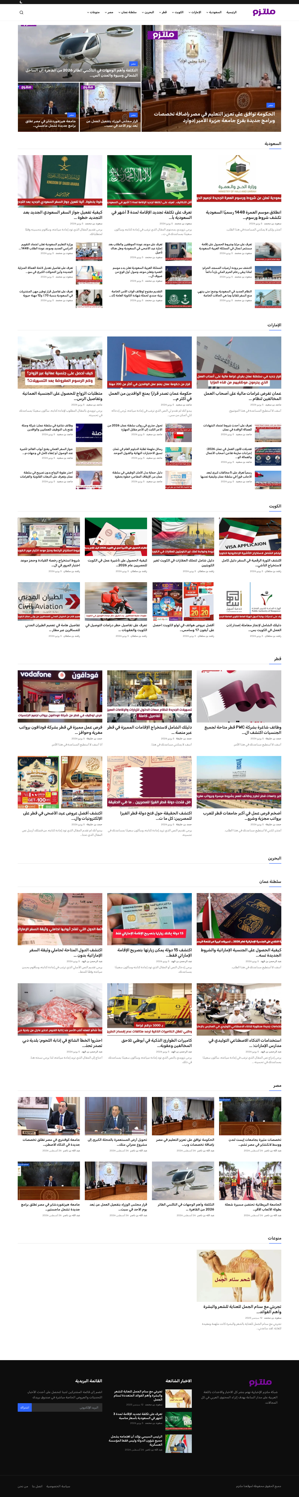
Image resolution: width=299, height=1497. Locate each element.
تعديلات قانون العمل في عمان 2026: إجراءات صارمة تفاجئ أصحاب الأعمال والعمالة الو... (229, 453)
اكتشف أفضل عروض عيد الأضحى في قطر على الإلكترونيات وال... (62, 816)
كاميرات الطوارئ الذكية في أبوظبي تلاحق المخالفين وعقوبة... (156, 1043)
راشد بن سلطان (273, 571)
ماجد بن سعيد (273, 404)
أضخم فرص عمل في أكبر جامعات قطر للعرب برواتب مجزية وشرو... (242, 816)
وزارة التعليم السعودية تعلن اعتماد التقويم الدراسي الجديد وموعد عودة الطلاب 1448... (46, 246)
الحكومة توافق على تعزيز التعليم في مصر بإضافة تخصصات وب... (185, 1142)
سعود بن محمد (272, 223)
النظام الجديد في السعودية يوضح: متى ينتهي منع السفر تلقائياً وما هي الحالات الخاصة (225, 293)
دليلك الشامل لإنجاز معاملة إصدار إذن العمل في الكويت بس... (253, 627)
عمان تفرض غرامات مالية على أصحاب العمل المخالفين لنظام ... (242, 396)
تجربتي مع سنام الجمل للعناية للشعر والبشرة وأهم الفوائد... (242, 1309)
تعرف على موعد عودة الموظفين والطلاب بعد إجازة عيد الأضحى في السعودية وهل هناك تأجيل (135, 248)
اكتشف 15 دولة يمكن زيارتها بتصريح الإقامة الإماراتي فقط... (154, 953)
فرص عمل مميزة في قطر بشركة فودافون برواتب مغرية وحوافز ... (60, 730)
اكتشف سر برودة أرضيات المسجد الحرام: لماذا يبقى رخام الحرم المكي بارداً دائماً (227, 270)
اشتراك (24, 1407)
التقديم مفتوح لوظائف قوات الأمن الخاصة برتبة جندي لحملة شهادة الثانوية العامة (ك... (135, 293)
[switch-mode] (21, 2)
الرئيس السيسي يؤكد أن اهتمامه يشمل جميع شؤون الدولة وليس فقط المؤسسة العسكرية (135, 1440)
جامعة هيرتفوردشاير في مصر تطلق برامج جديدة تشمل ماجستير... (50, 1207)
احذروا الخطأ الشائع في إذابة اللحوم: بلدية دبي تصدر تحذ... (62, 1043)
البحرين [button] (149, 12)
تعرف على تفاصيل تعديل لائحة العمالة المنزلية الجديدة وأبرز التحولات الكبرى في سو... (45, 270)
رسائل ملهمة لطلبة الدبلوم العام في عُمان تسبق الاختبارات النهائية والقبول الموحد (137, 451)
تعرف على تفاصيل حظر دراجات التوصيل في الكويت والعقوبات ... (116, 627)
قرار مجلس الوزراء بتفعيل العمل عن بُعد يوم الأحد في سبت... (118, 1207)
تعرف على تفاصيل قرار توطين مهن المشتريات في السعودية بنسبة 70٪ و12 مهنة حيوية (46, 293)
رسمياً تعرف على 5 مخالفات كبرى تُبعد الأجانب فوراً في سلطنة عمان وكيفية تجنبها (226, 474)
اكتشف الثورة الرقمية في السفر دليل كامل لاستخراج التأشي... (251, 562)
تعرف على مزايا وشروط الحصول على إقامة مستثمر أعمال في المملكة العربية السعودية (225, 246)
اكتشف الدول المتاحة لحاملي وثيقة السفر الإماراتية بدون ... (65, 953)
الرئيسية (231, 12)
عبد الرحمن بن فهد (271, 961)
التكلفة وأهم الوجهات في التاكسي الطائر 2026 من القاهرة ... (186, 1207)
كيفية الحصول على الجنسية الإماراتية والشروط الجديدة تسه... (241, 953)
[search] (21, 12)
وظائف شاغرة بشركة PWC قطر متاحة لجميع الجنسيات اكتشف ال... (242, 730)
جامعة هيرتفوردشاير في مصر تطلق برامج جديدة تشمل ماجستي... (50, 123)
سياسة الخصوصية (58, 1486)
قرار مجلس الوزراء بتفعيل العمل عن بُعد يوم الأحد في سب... (112, 123)
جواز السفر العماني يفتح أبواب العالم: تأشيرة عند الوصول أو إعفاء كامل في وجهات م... (46, 451)
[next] (274, 78)
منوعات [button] (95, 12)
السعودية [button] (215, 12)
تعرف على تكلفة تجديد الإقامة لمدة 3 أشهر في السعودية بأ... (151, 215)
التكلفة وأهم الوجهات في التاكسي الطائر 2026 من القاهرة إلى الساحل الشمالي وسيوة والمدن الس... (82, 73)
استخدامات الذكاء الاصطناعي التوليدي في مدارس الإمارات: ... (244, 1043)
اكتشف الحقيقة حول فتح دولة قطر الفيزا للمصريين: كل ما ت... (156, 816)
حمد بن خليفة (273, 738)
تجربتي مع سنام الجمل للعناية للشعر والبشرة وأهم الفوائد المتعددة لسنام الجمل (138, 1395)
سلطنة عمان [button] (129, 12)
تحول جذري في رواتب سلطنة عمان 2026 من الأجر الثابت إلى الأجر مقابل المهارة (134, 427)
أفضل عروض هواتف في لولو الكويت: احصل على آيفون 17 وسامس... (183, 627)
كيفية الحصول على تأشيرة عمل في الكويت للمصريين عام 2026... (117, 562)
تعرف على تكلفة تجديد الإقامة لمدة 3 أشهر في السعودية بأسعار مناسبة (137, 1416)
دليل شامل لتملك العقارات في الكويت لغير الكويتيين (183, 562)
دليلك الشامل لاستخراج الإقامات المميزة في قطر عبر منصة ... (149, 730)
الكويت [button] (179, 12)
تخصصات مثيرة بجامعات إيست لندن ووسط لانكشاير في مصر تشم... (255, 1142)
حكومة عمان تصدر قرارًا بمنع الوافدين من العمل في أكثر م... (150, 396)
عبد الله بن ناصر (272, 1150)
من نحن (23, 1486)
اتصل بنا (37, 1486)
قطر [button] (164, 12)
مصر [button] (110, 12)
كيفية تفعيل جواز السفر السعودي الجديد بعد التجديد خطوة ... (62, 215)
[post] (211, 78)
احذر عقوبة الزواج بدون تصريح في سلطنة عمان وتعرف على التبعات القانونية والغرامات (46, 474)
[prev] (148, 78)
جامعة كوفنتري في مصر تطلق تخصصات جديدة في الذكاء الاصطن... (51, 1142)
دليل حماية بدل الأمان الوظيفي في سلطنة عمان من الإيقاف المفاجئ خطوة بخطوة (137, 474)
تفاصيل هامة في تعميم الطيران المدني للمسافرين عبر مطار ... (52, 627)
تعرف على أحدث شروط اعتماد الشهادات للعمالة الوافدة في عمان (227, 427)
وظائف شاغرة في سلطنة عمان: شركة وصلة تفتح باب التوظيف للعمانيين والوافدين (47, 427)
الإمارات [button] (196, 12)
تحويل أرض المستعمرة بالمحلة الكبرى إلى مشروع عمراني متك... (117, 1142)
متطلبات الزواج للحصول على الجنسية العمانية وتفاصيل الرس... (62, 396)
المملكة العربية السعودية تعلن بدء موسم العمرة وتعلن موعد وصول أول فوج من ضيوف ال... (137, 272)
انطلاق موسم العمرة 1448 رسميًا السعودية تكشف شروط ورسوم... (243, 215)
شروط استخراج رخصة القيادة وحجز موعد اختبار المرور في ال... (50, 562)
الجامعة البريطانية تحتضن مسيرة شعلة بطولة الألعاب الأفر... (253, 1207)
